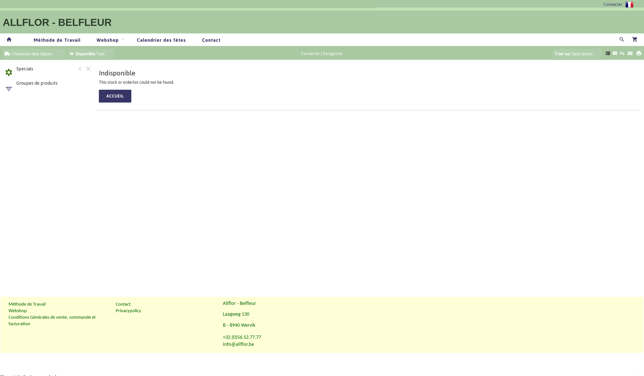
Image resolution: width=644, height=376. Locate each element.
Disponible (86, 53)
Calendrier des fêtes (161, 40)
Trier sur (563, 53)
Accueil (115, 96)
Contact (211, 40)
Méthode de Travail (57, 40)
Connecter (612, 4)
